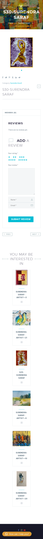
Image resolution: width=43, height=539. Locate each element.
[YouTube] (24, 530)
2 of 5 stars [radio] (14, 157)
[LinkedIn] (16, 77)
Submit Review (21, 219)
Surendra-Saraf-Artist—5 (21, 415)
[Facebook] (3, 77)
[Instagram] (21, 530)
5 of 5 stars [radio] (22, 160)
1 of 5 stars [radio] (9, 157)
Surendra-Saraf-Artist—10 (21, 456)
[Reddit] (19, 77)
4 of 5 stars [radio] (12, 160)
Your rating (13, 153)
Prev (8, 234)
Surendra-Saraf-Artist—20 (21, 496)
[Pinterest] (9, 77)
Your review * (13, 165)
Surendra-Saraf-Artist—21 (21, 335)
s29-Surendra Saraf (21, 375)
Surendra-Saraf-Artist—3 (21, 295)
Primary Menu (38, 8)
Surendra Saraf (16, 83)
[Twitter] (6, 77)
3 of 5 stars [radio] (22, 157)
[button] (21, 70)
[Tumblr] (13, 77)
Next (34, 234)
